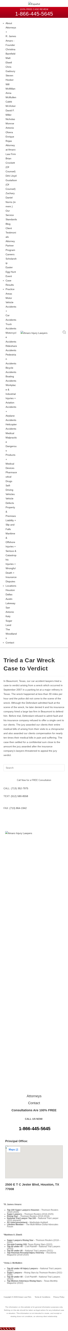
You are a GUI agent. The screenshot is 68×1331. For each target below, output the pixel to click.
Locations (11, 585)
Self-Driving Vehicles (10, 490)
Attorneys (34, 1096)
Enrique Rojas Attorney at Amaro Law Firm (11, 145)
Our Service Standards (11, 215)
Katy (8, 616)
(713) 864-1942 (18, 808)
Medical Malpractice (11, 437)
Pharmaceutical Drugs (11, 476)
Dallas (9, 594)
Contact (10, 642)
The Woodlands (11, 633)
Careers (10, 254)
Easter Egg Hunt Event (11, 271)
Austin (9, 599)
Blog (8, 223)
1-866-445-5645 (34, 1128)
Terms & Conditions (42, 1297)
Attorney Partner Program (10, 245)
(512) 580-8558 (19, 796)
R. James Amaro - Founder (11, 40)
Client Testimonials (11, 232)
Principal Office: (16, 1141)
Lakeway (10, 603)
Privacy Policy (58, 1297)
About (9, 23)
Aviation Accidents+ (11, 407)
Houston (10, 590)
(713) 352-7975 (19, 788)
